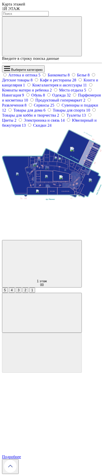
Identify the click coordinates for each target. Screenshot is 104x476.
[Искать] (42, 36)
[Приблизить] (42, 313)
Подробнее (11, 457)
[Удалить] (42, 353)
